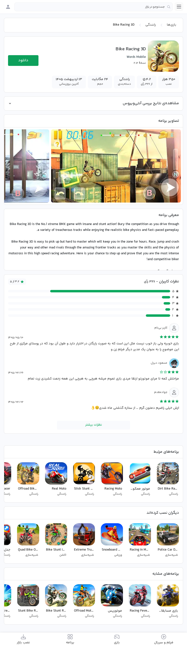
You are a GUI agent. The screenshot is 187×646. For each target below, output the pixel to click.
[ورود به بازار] (8, 6)
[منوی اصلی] (179, 6)
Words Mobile (136, 57)
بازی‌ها (171, 25)
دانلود (23, 60)
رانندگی (150, 25)
